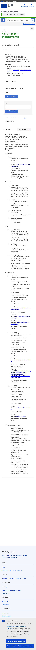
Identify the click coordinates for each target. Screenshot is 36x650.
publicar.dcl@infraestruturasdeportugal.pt (20, 165)
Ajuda (3, 567)
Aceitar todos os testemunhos (16, 641)
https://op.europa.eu (20, 416)
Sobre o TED (5, 601)
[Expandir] (4, 30)
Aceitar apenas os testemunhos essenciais (20, 646)
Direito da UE (5, 613)
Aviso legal (5, 587)
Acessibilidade (6, 593)
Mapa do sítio (5, 604)
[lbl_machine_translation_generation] (25, 118)
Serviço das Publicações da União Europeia (14, 555)
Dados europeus (6, 616)
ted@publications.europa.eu (20, 408)
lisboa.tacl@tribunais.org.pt (20, 360)
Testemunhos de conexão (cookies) (11, 590)
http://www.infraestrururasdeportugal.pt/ (21, 317)
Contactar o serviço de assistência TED (12, 570)
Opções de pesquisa (29, 24)
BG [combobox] (7, 107)
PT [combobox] (7, 92)
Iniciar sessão (24, 6)
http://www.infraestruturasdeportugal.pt (20, 323)
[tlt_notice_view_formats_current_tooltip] (29, 129)
